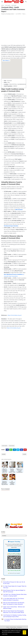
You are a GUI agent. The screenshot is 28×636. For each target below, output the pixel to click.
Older (24, 454)
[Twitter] (10, 450)
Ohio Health (5, 445)
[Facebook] (7, 450)
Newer (3, 454)
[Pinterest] (25, 450)
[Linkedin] (21, 450)
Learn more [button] (4, 634)
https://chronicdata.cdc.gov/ (15, 315)
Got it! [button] (24, 632)
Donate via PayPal (14, 550)
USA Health (12, 445)
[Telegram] (14, 450)
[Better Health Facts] (14, 1)
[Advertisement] (14, 30)
